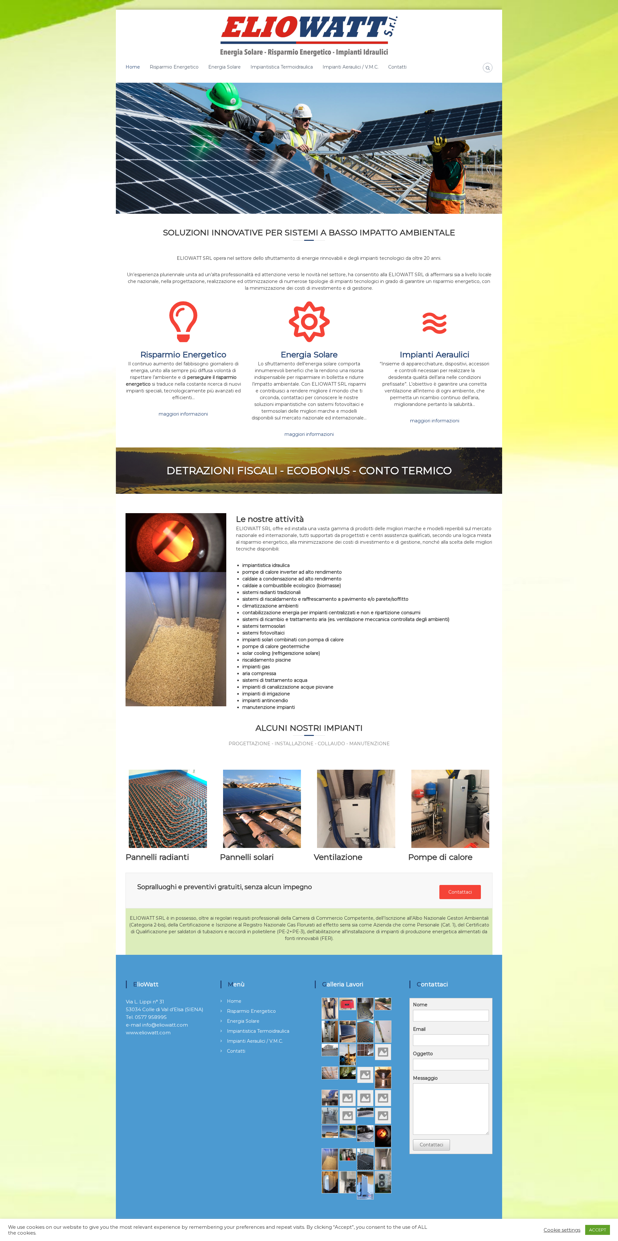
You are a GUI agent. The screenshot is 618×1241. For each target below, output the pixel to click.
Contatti (397, 67)
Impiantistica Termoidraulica (281, 67)
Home (133, 67)
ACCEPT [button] (597, 1229)
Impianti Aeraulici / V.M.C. (351, 67)
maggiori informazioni (183, 414)
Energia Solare (224, 67)
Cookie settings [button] (562, 1230)
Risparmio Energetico (174, 67)
